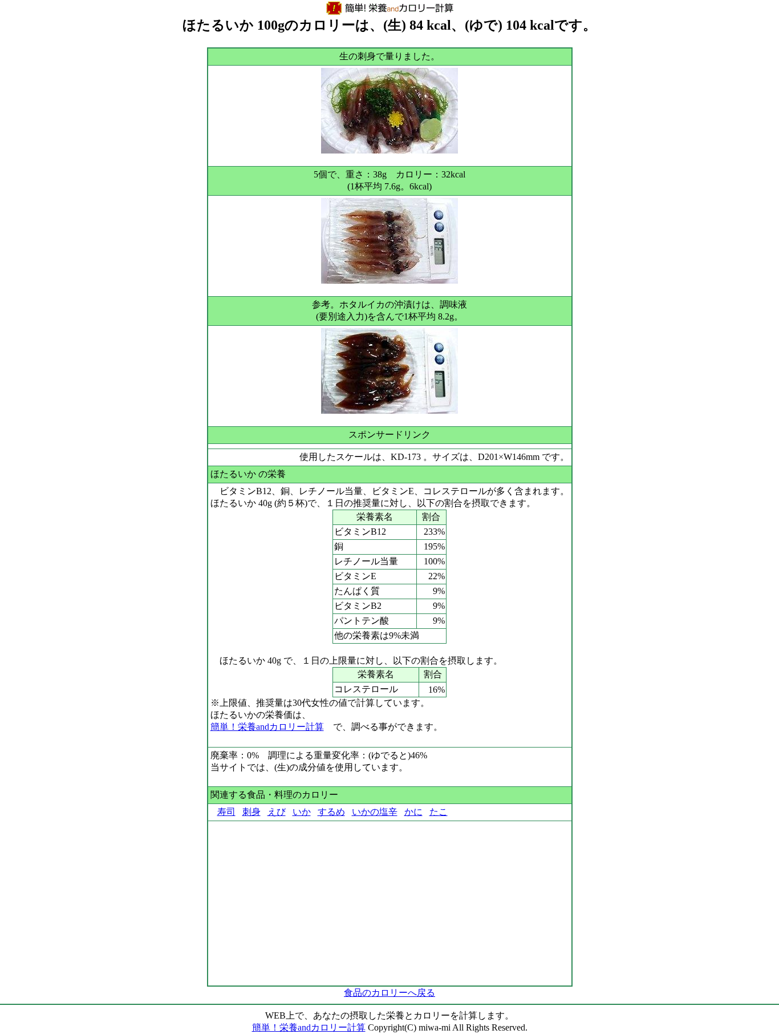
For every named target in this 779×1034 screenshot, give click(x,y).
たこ (438, 812)
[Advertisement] (389, 903)
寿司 (226, 812)
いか (302, 812)
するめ (331, 812)
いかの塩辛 (374, 812)
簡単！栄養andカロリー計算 (267, 727)
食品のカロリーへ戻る (389, 992)
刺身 (251, 812)
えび (276, 812)
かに (413, 812)
